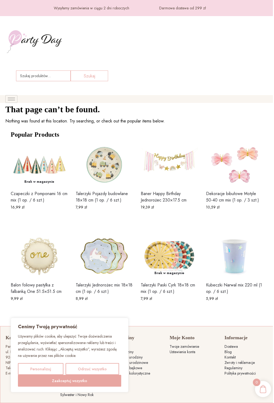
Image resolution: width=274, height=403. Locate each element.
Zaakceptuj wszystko (69, 380)
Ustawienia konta (182, 352)
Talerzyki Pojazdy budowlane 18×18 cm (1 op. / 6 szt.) (102, 197)
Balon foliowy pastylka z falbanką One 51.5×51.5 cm (36, 288)
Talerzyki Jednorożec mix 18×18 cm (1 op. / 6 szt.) (104, 288)
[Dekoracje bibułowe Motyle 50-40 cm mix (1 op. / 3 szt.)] (234, 165)
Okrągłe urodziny (129, 357)
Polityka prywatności (240, 373)
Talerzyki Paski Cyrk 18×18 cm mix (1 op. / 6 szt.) (168, 288)
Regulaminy (233, 368)
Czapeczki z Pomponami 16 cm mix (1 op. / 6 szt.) (39, 197)
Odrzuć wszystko (92, 369)
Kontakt (230, 357)
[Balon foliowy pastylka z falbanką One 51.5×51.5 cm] (39, 256)
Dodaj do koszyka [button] (104, 218)
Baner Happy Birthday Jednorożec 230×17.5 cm (164, 197)
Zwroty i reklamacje (239, 362)
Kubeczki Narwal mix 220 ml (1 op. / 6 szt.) (234, 288)
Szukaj (89, 76)
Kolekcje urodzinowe (131, 362)
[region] (69, 355)
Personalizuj (40, 369)
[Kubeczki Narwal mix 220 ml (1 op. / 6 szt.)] (234, 256)
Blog (228, 352)
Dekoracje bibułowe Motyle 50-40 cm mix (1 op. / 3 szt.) (232, 197)
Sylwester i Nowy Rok (77, 394)
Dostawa (231, 346)
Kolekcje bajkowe (128, 368)
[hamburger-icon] (11, 99)
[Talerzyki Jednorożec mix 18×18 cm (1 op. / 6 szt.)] (104, 256)
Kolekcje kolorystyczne (132, 373)
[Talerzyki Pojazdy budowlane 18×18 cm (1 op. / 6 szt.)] (104, 165)
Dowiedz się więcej (39, 218)
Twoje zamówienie (184, 346)
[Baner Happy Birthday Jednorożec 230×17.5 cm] (169, 165)
